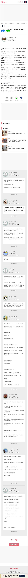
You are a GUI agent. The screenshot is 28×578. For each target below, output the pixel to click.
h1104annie (11, 37)
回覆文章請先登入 (14, 545)
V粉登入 (20, 2)
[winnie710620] (5, 451)
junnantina (13, 316)
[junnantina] (5, 318)
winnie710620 (14, 449)
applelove (13, 172)
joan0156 (13, 296)
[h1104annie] (4, 39)
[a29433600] (5, 202)
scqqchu (12, 488)
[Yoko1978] (5, 396)
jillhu (12, 269)
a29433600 (13, 200)
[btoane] (5, 253)
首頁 (2, 23)
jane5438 (13, 221)
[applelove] (5, 174)
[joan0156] (5, 298)
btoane (12, 251)
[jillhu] (5, 271)
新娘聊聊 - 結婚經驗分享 (9, 23)
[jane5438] (5, 223)
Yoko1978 (13, 394)
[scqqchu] (5, 490)
